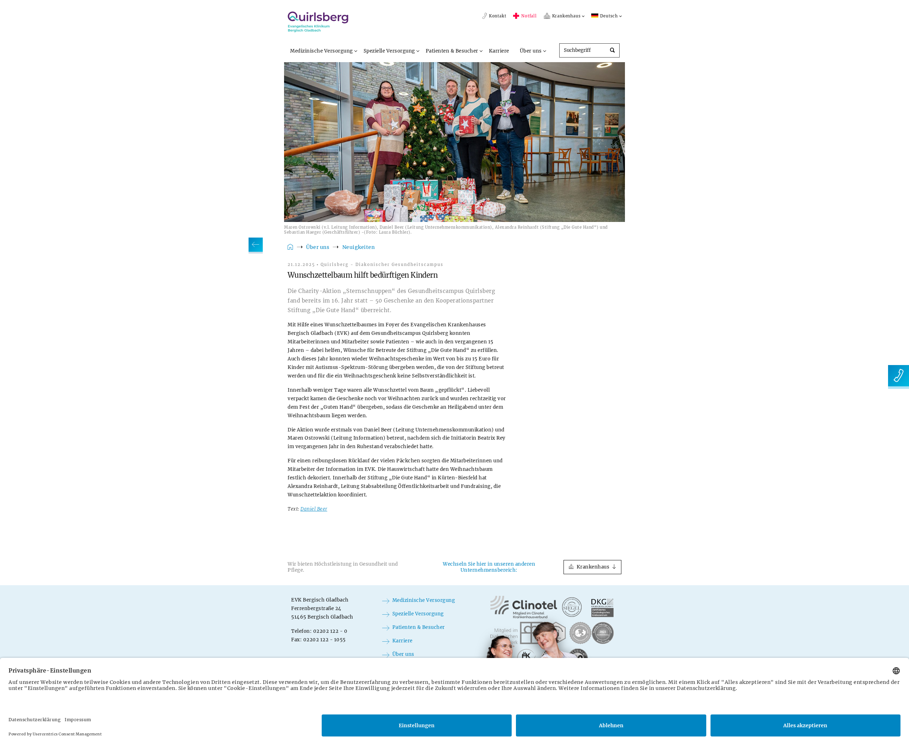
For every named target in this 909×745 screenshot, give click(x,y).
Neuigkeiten (358, 247)
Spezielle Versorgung (389, 51)
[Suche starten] (612, 51)
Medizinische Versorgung (321, 51)
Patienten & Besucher (452, 51)
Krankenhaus (593, 567)
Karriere (499, 51)
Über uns (531, 51)
